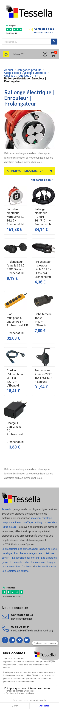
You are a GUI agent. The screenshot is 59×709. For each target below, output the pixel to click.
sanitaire (16, 522)
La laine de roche (19, 562)
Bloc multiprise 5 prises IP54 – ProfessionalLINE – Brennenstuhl (16, 323)
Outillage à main (28, 75)
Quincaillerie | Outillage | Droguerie (25, 72)
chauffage (27, 522)
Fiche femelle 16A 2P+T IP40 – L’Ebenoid (43, 319)
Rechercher (54, 42)
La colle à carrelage (25, 553)
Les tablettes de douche (15, 570)
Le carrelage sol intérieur (25, 557)
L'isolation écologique (43, 562)
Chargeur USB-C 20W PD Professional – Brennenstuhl (15, 432)
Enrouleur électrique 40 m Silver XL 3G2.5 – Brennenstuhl (15, 216)
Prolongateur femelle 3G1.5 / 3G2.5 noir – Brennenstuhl (15, 267)
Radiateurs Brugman (45, 566)
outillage (38, 522)
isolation (36, 518)
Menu (17, 54)
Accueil (9, 70)
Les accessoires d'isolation (17, 566)
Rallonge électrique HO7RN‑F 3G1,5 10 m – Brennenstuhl (43, 216)
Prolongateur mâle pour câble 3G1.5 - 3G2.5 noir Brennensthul (43, 269)
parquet (6, 522)
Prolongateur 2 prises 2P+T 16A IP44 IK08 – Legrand (43, 376)
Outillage (9, 75)
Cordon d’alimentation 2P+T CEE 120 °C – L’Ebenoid (15, 378)
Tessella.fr (7, 509)
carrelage (47, 518)
